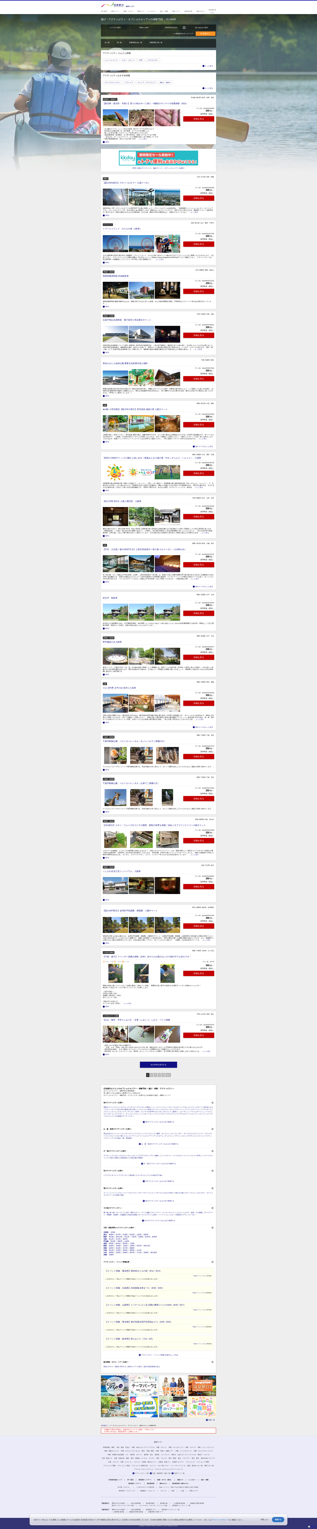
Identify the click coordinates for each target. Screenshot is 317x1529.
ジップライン (176, 1136)
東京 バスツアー (184, 1458)
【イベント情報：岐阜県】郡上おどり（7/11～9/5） (129, 1339)
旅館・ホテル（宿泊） (164, 1480)
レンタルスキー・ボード (203, 1193)
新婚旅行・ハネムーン (147, 1491)
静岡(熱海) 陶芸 (109, 1447)
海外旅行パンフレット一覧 (170, 1509)
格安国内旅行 (150, 1503)
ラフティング (108, 1155)
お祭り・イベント (159, 1215)
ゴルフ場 (119, 1136)
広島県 (118, 1250)
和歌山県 (147, 1246)
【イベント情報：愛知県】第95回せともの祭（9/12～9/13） (133, 1271)
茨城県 (140, 1237)
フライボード (206, 1109)
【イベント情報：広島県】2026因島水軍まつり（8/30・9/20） (134, 1288)
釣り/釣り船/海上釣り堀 (126, 1109)
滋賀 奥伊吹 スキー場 (194, 1466)
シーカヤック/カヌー (172, 1107)
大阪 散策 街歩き (123, 1447)
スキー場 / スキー (163, 1466)
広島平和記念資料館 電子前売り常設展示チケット (127, 320)
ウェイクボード (161, 1114)
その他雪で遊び (118, 1195)
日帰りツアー (193, 1491)
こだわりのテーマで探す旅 (145, 1487)
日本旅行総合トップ (115, 1480)
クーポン (192, 1215)
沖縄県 (111, 1255)
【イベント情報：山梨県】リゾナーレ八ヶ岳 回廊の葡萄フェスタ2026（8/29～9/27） (145, 1305)
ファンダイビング (122, 1107)
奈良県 (139, 1246)
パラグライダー (152, 60)
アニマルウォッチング (162, 1136)
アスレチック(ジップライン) (143, 1469)
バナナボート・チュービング (125, 1114)
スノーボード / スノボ (178, 1466)
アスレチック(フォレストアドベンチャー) (169, 1469)
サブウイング (173, 1114)
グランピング (190, 1462)
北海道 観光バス (164, 1462)
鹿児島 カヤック (136, 1454)
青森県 (111, 1234)
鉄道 (173, 1491)
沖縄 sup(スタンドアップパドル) (143, 1447)
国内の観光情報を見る (152, 1366)
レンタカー (171, 1215)
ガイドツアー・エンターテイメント (164, 1212)
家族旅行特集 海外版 (136, 1512)
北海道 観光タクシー (149, 1462)
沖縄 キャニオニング (176, 1447)
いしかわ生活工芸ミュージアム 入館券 (122, 871)
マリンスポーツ (196, 1107)
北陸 (105, 1239)
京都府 (118, 1246)
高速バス (180, 1480)
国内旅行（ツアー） (145, 1480)
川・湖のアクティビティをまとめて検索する (160, 1164)
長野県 (119, 1241)
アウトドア (129, 82)
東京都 (111, 1237)
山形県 (139, 1234)
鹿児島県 (153, 1252)
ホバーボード (108, 1114)
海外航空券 (150, 1483)
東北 (105, 1234)
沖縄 (105, 1255)
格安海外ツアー (151, 1509)
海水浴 (206, 1107)
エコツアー (148, 1136)
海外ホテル (163, 1483)
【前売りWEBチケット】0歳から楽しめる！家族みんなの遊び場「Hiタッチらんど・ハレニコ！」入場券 (152, 458)
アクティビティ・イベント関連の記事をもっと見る (159, 1355)
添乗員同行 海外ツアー (155, 1512)
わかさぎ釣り (169, 1193)
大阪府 (125, 1246)
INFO (107, 142)
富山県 (111, 1239)
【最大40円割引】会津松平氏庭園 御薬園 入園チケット (130, 910)
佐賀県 (118, 1252)
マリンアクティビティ (113, 82)
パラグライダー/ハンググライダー (116, 1175)
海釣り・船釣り (165, 82)
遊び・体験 (205, 1480)
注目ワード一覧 (179, 1473)
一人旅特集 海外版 (118, 1512)
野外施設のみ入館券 (112, 642)
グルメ (180, 1212)
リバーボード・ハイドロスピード (173, 1155)
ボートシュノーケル (203, 1112)
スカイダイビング (142, 1175)
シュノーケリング (111, 60)
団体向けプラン (182, 1215)
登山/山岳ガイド (109, 1133)
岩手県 (118, 1234)
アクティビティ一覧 (141, 1473)
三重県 (132, 1243)
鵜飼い (157, 1155)
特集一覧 (211, 1420)
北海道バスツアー (178, 1462)
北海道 (106, 1232)
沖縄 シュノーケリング (206, 1447)
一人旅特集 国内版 (179, 1503)
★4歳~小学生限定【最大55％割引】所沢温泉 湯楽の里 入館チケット (135, 409)
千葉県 (133, 1237)
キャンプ (153, 1466)
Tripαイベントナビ (199, 1276)
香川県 (125, 1248)
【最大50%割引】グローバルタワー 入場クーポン (126, 183)
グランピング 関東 (203, 1462)
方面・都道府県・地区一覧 (161, 1473)
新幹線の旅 (164, 1503)
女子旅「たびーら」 (124, 1487)
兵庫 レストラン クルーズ (130, 1462)
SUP (141, 60)
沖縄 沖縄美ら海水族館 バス (118, 1454)
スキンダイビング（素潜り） (168, 1112)
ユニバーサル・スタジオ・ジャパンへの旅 (153, 1505)
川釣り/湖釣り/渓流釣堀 (118, 1158)
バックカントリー (121, 1193)
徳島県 (111, 1248)
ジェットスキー (142, 1114)
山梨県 (126, 1241)
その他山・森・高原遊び (123, 1138)
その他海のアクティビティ (124, 1116)
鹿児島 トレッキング (162, 1454)
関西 (105, 1246)
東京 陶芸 (172, 1458)
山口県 (139, 1250)
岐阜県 (118, 1243)
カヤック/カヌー (120, 1155)
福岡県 (111, 1252)
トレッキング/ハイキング (126, 1133)
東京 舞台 (195, 1458)
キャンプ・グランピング (146, 82)
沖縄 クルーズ (190, 1447)
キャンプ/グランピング (190, 1136)
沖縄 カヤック (161, 1447)
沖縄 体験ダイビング (111, 1451)
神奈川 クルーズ (204, 1454)
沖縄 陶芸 (150, 1451)
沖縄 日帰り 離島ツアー (165, 1451)
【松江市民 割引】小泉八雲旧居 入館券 (122, 501)
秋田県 (132, 1234)
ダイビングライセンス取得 (140, 1107)
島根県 (132, 1250)
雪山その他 (179, 1193)
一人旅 (182, 1491)
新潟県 (112, 1241)
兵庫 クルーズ (113, 1462)
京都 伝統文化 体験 (121, 1458)
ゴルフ (112, 1136)
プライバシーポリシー (220, 1520)
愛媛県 (132, 1248)
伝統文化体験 (132, 1215)
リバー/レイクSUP (193, 1155)
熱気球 (132, 1175)
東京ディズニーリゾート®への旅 (123, 1505)
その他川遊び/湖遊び (135, 1158)
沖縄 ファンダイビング (183, 1451)
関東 (105, 1237)
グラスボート (184, 1114)
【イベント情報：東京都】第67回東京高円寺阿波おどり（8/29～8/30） (138, 1322)
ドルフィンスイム (110, 1112)
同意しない (265, 1519)
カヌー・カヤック (128, 60)
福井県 (125, 1239)
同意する (278, 1519)
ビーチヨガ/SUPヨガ (149, 1112)
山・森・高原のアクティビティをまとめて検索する (159, 1144)
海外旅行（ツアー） (135, 1483)
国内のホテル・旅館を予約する (115, 1366)
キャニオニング (133, 1155)
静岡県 (111, 1243)
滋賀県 (111, 1246)
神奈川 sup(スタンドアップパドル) (184, 1454)
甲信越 (106, 1241)
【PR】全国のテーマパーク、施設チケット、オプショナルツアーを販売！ (158, 168)
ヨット (151, 1114)
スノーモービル (157, 1193)
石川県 (118, 1239)
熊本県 (132, 1252)
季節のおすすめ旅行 (118, 1503)
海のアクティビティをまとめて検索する (159, 1122)
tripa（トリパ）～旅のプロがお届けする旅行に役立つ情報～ (179, 1487)
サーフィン (180, 1109)
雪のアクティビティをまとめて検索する (159, 1201)
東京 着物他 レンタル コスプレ (143, 1458)
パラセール (186, 1107)
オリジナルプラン (144, 1215)
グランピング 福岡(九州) (140, 1466)
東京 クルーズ (161, 1458)
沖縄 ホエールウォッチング (203, 1451)
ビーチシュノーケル (188, 1112)
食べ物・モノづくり (117, 1212)
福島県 (146, 1234)
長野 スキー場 (209, 1466)
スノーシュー (108, 1193)
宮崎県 (146, 1252)
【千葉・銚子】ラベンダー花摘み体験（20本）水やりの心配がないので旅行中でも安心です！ (147, 957)
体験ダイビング (109, 1107)
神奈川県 (119, 1237)
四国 (105, 1248)
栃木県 (147, 1237)
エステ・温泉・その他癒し (194, 1212)
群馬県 (154, 1237)
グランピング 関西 (109, 1466)
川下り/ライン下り (147, 1155)
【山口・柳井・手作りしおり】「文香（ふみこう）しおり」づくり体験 (136, 1020)
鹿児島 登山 (148, 1454)
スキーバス (189, 1193)
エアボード (108, 1195)
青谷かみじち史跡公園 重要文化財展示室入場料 (125, 363)
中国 (105, 1250)
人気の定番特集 (135, 1503)
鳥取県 (125, 1250)
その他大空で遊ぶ (156, 1175)
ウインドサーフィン (193, 1109)
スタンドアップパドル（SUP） (129, 1112)
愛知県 (125, 1243)
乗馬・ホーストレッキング (166, 1133)
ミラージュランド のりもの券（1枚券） (122, 229)
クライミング (141, 1133)
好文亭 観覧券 (110, 598)
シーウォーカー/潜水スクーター (147, 1109)
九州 (105, 1252)
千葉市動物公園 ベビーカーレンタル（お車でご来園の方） (131, 783)
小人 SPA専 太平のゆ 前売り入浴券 (119, 688)
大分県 (139, 1252)
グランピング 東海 (124, 1466)
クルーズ (163, 1491)
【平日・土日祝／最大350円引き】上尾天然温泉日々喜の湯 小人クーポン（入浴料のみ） (145, 549)
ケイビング (151, 1133)
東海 (105, 1243)
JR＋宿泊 (130, 1480)
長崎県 (125, 1252)
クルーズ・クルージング (199, 1114)
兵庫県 (132, 1246)
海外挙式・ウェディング (127, 1491)
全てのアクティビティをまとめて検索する (160, 1220)
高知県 (118, 1248)
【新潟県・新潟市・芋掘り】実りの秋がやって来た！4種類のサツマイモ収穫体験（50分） (145, 103)
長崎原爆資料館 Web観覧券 (116, 276)
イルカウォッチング (168, 1109)
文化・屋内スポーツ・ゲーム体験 (138, 1212)
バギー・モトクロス (184, 1133)
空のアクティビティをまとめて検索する (159, 1181)
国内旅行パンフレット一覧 (181, 1505)
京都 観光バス (107, 1458)
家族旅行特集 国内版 (197, 1503)
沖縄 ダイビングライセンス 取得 (133, 1451)
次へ (168, 1075)
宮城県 (125, 1234)
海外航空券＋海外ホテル (180, 1483)
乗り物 (106, 1212)
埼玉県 (126, 1237)
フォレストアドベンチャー (133, 1136)
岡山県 (111, 1250)
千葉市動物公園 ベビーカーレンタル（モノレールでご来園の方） (134, 741)
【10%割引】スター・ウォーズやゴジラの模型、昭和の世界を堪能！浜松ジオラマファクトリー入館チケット (154, 825)
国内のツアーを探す (135, 1366)
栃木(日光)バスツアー (208, 1458)
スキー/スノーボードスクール (139, 1193)
